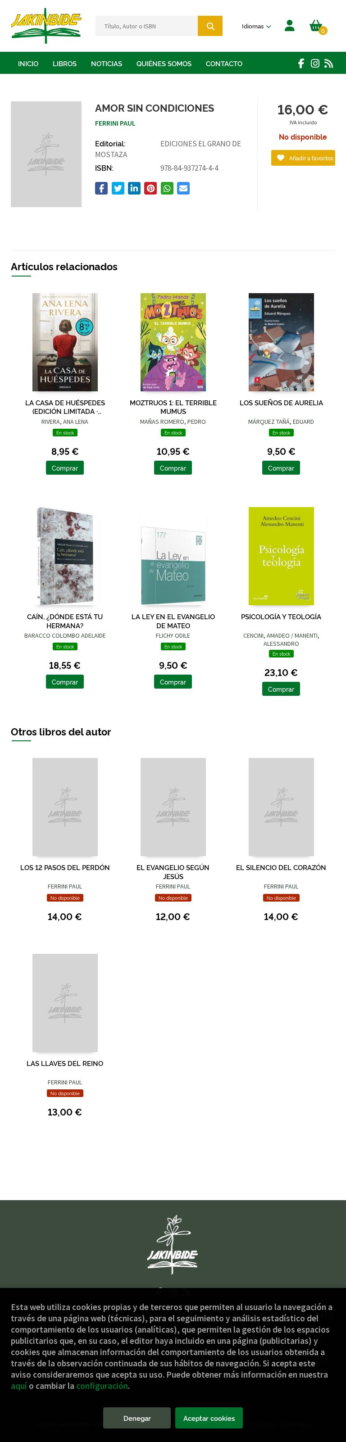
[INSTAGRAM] (315, 63)
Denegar (137, 1418)
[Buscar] (210, 26)
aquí (19, 1385)
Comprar (65, 467)
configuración (102, 1385)
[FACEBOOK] (301, 63)
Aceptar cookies (209, 1418)
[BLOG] (328, 63)
